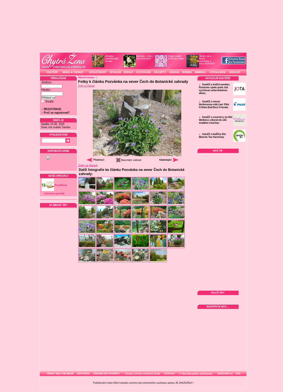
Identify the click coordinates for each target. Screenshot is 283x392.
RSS (238, 373)
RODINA (187, 72)
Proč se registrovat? (57, 112)
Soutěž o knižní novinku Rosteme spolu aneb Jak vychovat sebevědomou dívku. (214, 89)
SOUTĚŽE (52, 72)
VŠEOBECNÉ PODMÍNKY (106, 373)
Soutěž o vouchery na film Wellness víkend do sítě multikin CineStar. (215, 120)
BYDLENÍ (115, 72)
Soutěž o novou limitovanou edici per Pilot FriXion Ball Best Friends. (214, 104)
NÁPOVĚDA (83, 373)
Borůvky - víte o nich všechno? (144, 57)
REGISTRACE (52, 109)
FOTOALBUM (217, 72)
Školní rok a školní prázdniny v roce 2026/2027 (207, 60)
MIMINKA (200, 72)
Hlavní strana (86, 77)
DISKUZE (234, 72)
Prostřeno (60, 185)
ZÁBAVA (174, 72)
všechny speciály (54, 193)
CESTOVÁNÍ (143, 72)
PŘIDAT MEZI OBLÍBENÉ (60, 373)
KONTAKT (169, 373)
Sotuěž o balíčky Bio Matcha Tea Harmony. (212, 135)
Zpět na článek (86, 86)
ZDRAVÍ (128, 72)
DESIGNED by (225, 373)
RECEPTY (160, 72)
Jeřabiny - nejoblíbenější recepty (112, 58)
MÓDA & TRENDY (73, 72)
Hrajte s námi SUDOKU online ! (176, 58)
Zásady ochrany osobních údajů (142, 373)
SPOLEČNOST (97, 72)
